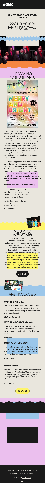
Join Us (22, 274)
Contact (22, 391)
